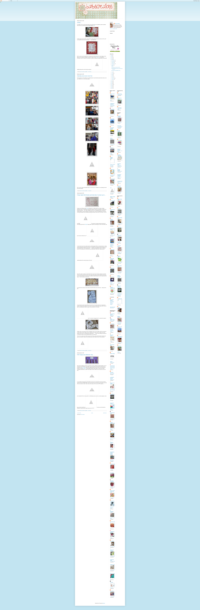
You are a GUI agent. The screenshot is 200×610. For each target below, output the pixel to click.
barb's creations (117, 23)
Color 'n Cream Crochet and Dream (112, 491)
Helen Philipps (120, 140)
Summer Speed (112, 362)
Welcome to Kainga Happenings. (119, 287)
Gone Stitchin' (112, 109)
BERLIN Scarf (112, 315)
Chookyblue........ (120, 227)
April (112, 75)
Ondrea (84, 368)
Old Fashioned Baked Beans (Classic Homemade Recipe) (112, 303)
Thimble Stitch (112, 249)
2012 (111, 83)
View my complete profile (113, 28)
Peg (94, 25)
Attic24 (111, 361)
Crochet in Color (112, 464)
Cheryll (87, 208)
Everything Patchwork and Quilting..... (119, 177)
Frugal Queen (119, 107)
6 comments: (89, 410)
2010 (111, 85)
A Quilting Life (112, 103)
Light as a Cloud (112, 320)
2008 (111, 88)
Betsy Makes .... (112, 394)
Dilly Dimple (119, 346)
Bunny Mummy (112, 432)
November (113, 61)
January (113, 79)
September (113, 63)
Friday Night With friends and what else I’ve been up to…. (91, 195)
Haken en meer (112, 573)
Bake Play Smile (112, 307)
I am (110, 187)
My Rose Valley (112, 353)
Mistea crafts (112, 268)
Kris (98, 57)
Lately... (114, 348)
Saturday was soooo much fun (84, 76)
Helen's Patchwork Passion (119, 276)
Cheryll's (86, 224)
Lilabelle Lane (112, 169)
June (112, 73)
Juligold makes (112, 564)
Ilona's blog (111, 591)
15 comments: (90, 71)
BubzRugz (119, 208)
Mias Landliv (112, 541)
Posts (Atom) (83, 414)
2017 (111, 56)
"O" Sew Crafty (112, 238)
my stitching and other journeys (112, 128)
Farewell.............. (112, 197)
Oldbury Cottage (112, 196)
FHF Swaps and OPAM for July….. (86, 354)
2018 (111, 55)
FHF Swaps (83, 367)
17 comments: (90, 190)
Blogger (104, 603)
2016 (111, 57)
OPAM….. (79, 22)
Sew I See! (111, 372)
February (113, 78)
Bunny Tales (119, 125)
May (112, 74)
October (113, 62)
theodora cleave (120, 181)
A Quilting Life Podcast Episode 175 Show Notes (112, 105)
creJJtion (111, 582)
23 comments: (90, 350)
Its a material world (112, 561)
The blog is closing (120, 94)
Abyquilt (119, 307)
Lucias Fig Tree (112, 365)
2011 (111, 84)
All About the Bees (120, 171)
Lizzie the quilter (112, 200)
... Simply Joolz (120, 298)
